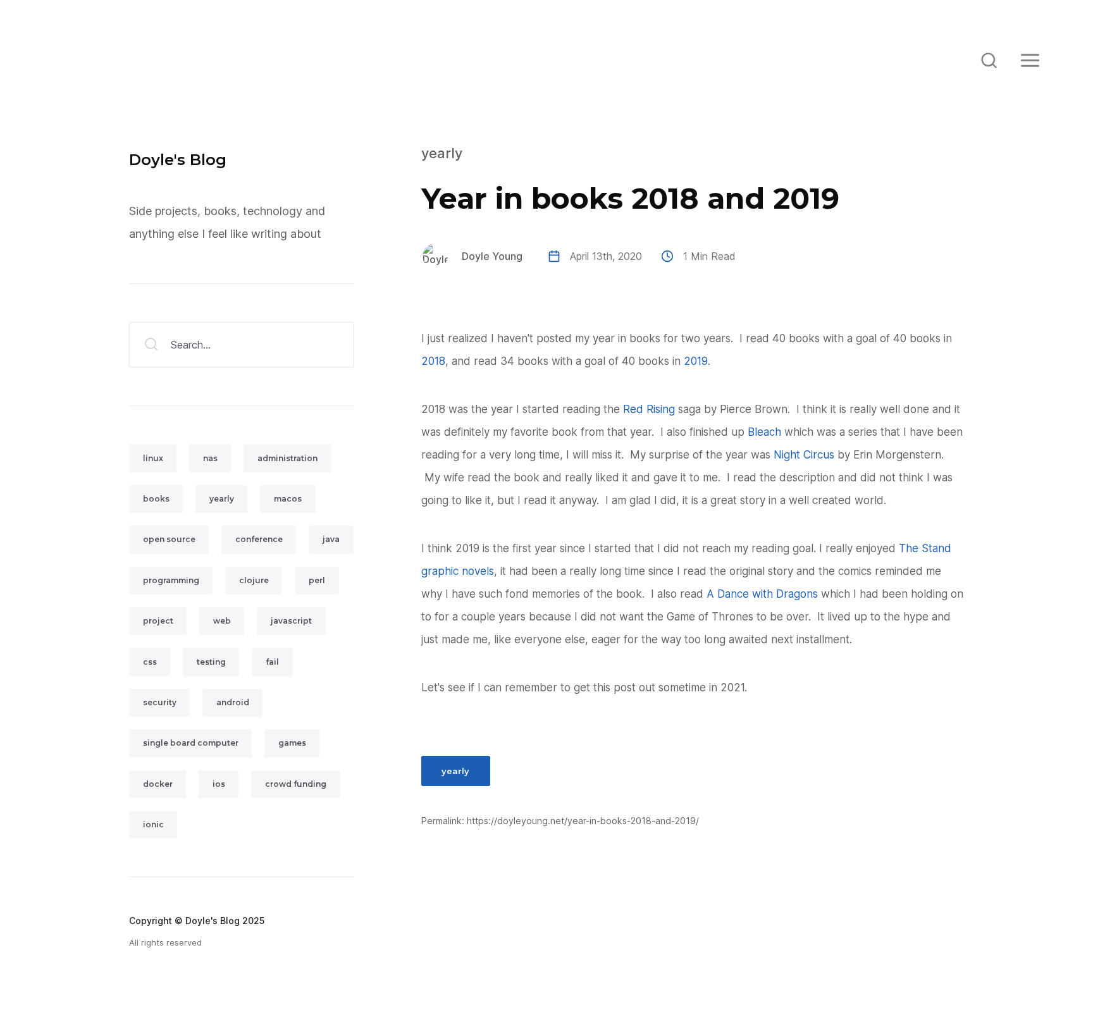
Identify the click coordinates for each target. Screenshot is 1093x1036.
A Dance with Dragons (762, 594)
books (156, 498)
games (292, 743)
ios (219, 784)
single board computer (190, 743)
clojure (254, 580)
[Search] (988, 60)
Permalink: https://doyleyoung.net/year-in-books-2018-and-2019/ (560, 820)
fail (272, 662)
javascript (291, 621)
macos (288, 498)
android (232, 702)
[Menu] (1029, 60)
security (159, 702)
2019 (696, 361)
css (150, 662)
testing (211, 662)
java (331, 539)
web (222, 621)
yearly (441, 153)
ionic (153, 824)
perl (317, 580)
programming (171, 580)
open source (169, 539)
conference (259, 539)
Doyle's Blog (177, 160)
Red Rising (649, 409)
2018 (433, 361)
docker (158, 784)
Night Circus (804, 454)
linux (153, 458)
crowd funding (295, 784)
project (158, 621)
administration (287, 458)
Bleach (764, 432)
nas (210, 458)
